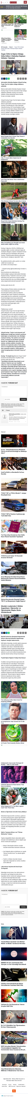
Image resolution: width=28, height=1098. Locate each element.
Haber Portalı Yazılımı (8, 1095)
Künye (9, 1084)
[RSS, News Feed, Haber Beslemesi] (14, 1090)
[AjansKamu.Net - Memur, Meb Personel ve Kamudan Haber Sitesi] (9, 2)
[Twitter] (4, 79)
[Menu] (25, 2)
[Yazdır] (18, 79)
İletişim (14, 1084)
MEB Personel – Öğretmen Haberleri (17, 1086)
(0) (15, 421)
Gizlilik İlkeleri (21, 1084)
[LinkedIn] (6, 79)
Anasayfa (5, 47)
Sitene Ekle (4, 1086)
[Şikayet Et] (25, 421)
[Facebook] (2, 79)
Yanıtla (11, 421)
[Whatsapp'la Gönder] (9, 79)
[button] (21, 79)
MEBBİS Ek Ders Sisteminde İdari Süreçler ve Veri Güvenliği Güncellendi (16, 7)
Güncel (11, 47)
